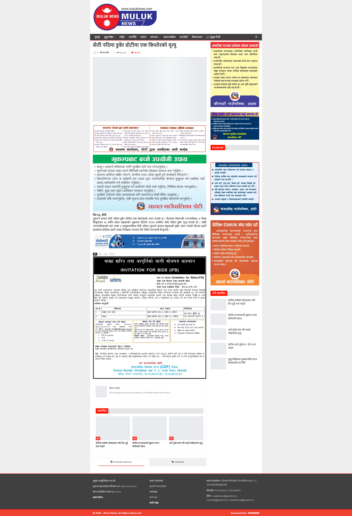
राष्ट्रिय (122, 37)
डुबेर (100, 254)
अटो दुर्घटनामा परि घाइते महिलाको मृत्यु (239, 331)
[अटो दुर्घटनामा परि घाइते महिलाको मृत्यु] (186, 428)
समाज (143, 37)
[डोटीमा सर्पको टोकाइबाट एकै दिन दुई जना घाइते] (113, 428)
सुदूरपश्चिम (108, 37)
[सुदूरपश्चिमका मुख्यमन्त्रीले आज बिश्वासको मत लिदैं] (218, 363)
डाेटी (98, 438)
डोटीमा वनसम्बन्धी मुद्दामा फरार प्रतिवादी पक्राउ (242, 317)
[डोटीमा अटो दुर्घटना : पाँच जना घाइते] (218, 349)
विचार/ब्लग (197, 37)
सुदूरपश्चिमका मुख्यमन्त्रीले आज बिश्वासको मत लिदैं (242, 361)
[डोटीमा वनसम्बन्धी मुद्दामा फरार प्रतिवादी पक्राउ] (149, 428)
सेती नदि (112, 254)
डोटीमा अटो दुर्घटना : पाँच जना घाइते (242, 346)
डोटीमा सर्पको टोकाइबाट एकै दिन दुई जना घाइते (241, 302)
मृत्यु (106, 254)
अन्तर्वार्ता (184, 37)
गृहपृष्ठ (97, 37)
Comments (179, 462)
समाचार (154, 37)
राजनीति (133, 37)
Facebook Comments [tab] (122, 462)
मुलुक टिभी (215, 37)
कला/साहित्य (170, 37)
